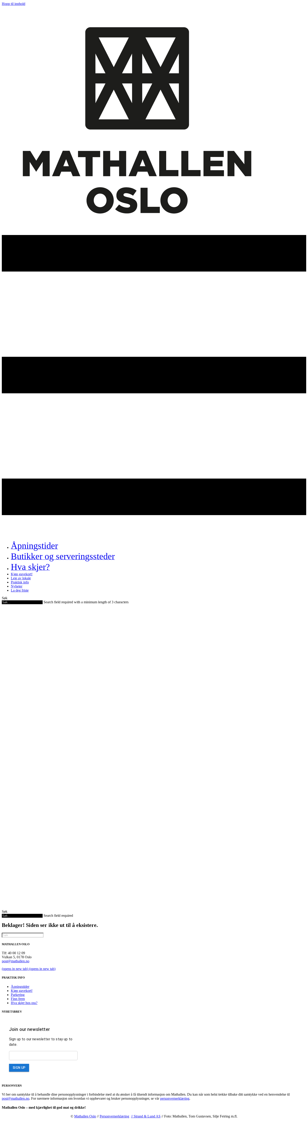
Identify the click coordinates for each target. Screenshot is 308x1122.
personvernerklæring (174, 1098)
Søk (4, 598)
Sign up (19, 1067)
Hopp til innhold (13, 4)
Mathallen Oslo (85, 1116)
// (132, 1116)
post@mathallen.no (15, 961)
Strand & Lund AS (147, 1116)
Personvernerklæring (114, 1116)
